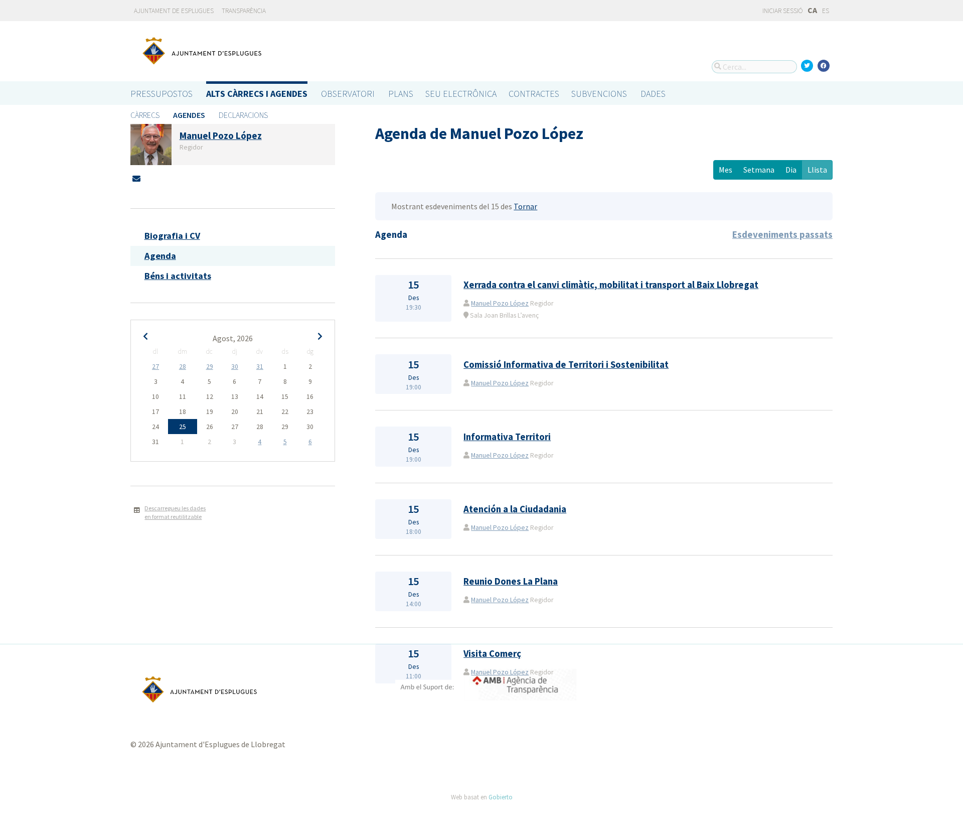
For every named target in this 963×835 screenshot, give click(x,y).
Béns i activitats (177, 276)
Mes (725, 170)
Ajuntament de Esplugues (174, 11)
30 (234, 366)
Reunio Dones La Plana (510, 581)
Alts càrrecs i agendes (256, 93)
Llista (817, 170)
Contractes (534, 93)
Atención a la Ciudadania (514, 509)
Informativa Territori (507, 437)
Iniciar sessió (782, 11)
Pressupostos (161, 93)
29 (209, 366)
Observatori (348, 93)
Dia (790, 170)
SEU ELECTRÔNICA (461, 93)
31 (259, 366)
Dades (653, 93)
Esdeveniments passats (782, 234)
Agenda (160, 255)
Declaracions (243, 115)
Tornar (525, 206)
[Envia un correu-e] (136, 179)
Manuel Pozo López (500, 303)
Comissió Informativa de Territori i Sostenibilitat (566, 364)
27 (155, 366)
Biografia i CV (172, 235)
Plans (400, 93)
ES (825, 11)
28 (182, 366)
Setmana (758, 170)
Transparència (244, 11)
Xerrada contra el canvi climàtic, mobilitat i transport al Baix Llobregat (610, 285)
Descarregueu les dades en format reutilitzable (175, 512)
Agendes (189, 115)
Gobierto (501, 797)
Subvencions (599, 93)
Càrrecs (144, 115)
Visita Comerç (492, 653)
